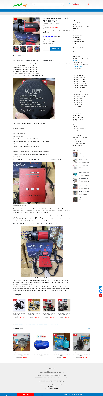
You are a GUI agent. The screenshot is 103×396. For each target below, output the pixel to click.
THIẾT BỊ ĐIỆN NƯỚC (24, 10)
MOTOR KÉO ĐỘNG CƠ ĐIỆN (79, 128)
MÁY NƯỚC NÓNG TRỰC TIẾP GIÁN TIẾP (81, 124)
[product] (75, 154)
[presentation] (13, 31)
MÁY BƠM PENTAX (78, 100)
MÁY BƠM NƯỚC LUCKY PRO (80, 85)
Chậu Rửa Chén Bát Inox (78, 41)
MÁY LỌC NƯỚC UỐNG (78, 117)
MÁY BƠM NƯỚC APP (79, 75)
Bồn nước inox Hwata (77, 35)
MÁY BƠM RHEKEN (78, 102)
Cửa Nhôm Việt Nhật (77, 49)
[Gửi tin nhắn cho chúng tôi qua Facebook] (100, 291)
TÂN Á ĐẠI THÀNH (77, 141)
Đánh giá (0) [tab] (21, 55)
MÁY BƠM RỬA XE (77, 113)
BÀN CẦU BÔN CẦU (77, 22)
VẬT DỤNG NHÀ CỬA (77, 145)
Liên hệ (61, 10)
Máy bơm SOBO (77, 106)
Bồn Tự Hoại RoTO (77, 39)
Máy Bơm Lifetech (78, 71)
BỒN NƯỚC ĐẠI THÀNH (78, 30)
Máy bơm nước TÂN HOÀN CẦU (81, 94)
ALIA (74, 20)
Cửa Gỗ (74, 45)
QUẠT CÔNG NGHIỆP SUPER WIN (80, 137)
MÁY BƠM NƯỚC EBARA (79, 79)
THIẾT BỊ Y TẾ (54, 10)
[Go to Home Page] (13, 13)
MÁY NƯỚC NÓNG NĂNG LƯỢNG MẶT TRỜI (80, 120)
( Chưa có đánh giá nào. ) (54, 23)
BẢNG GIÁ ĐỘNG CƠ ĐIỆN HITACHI (81, 26)
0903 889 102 (52, 386)
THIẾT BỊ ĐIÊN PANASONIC (79, 143)
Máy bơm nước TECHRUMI (80, 96)
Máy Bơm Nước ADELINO (79, 73)
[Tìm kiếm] (62, 4)
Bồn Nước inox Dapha (77, 33)
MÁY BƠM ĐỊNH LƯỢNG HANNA (80, 58)
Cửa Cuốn (75, 43)
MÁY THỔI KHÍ (76, 126)
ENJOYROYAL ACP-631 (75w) (22, 324)
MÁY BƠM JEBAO (16, 313)
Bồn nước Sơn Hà (77, 37)
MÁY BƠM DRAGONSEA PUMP (81, 64)
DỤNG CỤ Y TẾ (76, 56)
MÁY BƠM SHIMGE (78, 104)
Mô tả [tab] (14, 55)
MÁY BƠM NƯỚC (22, 313)
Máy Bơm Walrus (77, 108)
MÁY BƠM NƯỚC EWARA (79, 81)
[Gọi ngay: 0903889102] (100, 295)
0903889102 (76, 4)
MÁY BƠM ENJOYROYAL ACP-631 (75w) (50, 324)
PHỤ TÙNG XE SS (77, 135)
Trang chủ (16, 10)
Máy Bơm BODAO (78, 62)
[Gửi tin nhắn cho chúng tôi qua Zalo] (100, 287)
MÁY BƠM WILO (77, 111)
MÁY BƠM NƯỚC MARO (79, 87)
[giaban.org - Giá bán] (20, 4)
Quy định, (47, 388)
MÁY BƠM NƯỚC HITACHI (80, 83)
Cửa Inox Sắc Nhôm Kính (78, 47)
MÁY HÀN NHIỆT (76, 115)
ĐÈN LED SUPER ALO (77, 52)
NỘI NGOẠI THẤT (35, 10)
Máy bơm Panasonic (78, 98)
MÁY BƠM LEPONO (78, 68)
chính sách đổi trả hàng (53, 388)
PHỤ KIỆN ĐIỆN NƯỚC (78, 133)
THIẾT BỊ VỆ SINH (46, 10)
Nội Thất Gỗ (75, 131)
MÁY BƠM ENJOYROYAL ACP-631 (35, 324)
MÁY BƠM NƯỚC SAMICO (80, 89)
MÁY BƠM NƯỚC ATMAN (79, 77)
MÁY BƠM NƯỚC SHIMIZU (80, 92)
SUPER (74, 139)
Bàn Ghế (74, 24)
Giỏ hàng (56, 48)
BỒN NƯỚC (75, 28)
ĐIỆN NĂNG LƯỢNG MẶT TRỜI (80, 54)
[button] (88, 329)
